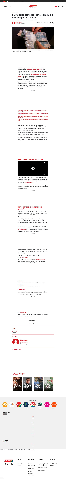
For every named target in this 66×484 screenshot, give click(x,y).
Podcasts (19, 465)
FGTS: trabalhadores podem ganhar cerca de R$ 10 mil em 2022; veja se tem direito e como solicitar (33, 114)
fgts (14, 331)
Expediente (30, 471)
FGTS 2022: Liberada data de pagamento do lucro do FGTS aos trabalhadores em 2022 (33, 120)
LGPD (29, 470)
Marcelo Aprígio (18, 22)
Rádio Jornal (52, 465)
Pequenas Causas (22, 229)
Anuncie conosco (42, 470)
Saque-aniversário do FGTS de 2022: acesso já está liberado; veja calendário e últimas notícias (32, 111)
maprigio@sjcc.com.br (24, 342)
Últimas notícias (20, 463)
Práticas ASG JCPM (31, 465)
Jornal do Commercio (53, 463)
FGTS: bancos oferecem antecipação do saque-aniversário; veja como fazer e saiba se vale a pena (33, 117)
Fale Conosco (30, 473)
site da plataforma (29, 182)
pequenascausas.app (40, 259)
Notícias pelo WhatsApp (43, 467)
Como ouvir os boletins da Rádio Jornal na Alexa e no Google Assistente (43, 464)
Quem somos (30, 463)
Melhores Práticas (31, 468)
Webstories (19, 374)
